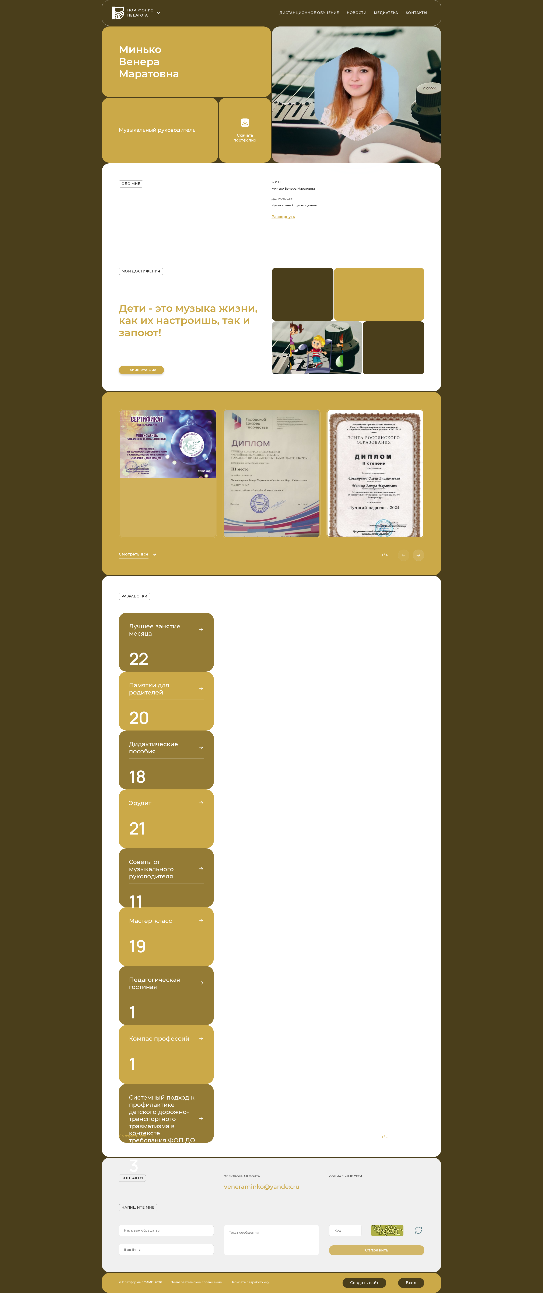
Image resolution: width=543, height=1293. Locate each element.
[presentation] (403, 555)
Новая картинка (418, 1230)
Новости (357, 13)
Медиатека (386, 13)
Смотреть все (133, 554)
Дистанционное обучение (309, 13)
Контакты (416, 13)
